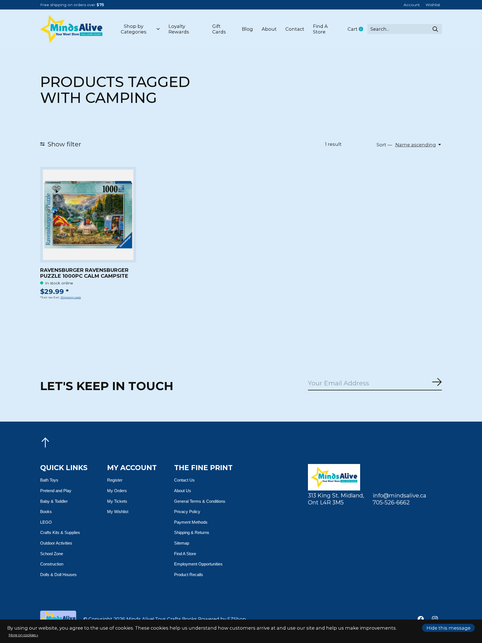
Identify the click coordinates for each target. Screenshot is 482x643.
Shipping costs (71, 297)
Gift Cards (219, 29)
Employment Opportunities (198, 564)
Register (114, 480)
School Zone (51, 553)
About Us (182, 490)
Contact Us (184, 480)
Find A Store (320, 29)
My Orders (117, 490)
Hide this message (448, 628)
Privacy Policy (187, 511)
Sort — (384, 145)
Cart (357, 29)
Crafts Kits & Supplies (60, 532)
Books (46, 511)
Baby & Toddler (54, 501)
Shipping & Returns (191, 532)
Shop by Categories (133, 29)
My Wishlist (117, 511)
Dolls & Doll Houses (58, 574)
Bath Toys (49, 480)
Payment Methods (191, 522)
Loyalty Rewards (178, 29)
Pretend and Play (55, 490)
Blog (247, 29)
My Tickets (117, 501)
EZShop (236, 619)
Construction (51, 564)
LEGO (46, 522)
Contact (294, 29)
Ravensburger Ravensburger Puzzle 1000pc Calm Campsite (84, 273)
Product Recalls (188, 574)
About (269, 29)
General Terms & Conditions (199, 501)
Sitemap (181, 543)
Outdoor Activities (56, 543)
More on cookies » (23, 635)
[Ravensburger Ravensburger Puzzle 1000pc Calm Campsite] (88, 215)
